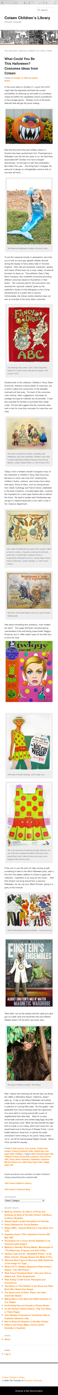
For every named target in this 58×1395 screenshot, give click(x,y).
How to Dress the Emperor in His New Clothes (26, 1321)
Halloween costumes (40, 1159)
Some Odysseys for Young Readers (21, 1224)
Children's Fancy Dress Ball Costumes (21, 1156)
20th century (18, 1148)
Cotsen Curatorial (20, 1151)
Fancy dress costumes (20, 1159)
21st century (30, 1148)
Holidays (19, 1153)
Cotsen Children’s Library (27, 17)
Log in (7, 1353)
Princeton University (44, 1370)
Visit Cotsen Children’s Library (17, 1183)
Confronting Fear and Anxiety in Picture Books (26, 1305)
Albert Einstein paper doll (42, 1153)
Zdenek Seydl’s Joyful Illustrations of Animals (26, 1221)
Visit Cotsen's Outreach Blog (17, 1189)
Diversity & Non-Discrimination (29, 1390)
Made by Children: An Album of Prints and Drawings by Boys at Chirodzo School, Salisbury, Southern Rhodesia (28, 1214)
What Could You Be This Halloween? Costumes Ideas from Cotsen (21, 65)
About (7, 1339)
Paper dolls (37, 1162)
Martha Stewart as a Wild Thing (18, 1162)
